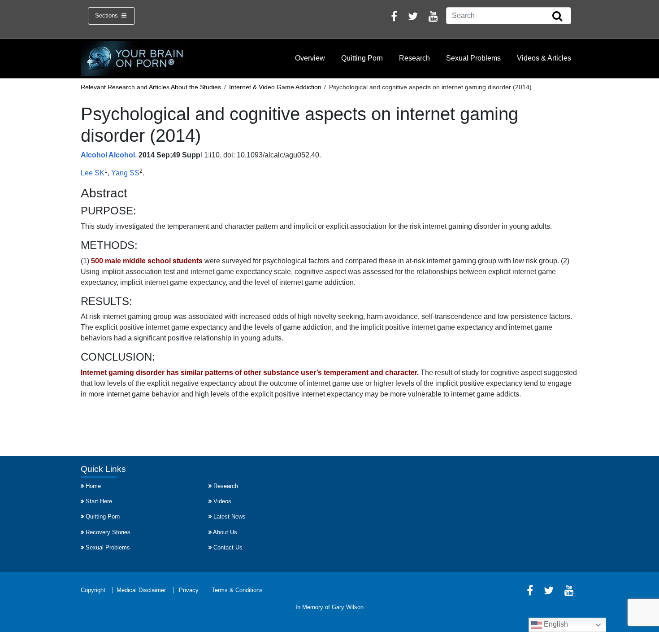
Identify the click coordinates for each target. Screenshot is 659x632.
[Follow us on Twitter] (412, 18)
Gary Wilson (348, 607)
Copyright (93, 590)
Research (414, 58)
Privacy (189, 590)
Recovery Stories (108, 532)
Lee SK (92, 173)
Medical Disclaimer (141, 590)
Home (93, 486)
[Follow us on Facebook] (394, 18)
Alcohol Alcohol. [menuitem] (109, 155)
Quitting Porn (362, 58)
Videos (222, 501)
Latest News (229, 516)
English (555, 624)
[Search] (557, 16)
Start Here (99, 501)
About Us (225, 532)
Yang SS (125, 173)
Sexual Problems (473, 58)
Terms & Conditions (237, 590)
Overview (310, 58)
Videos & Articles (544, 58)
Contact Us (228, 547)
